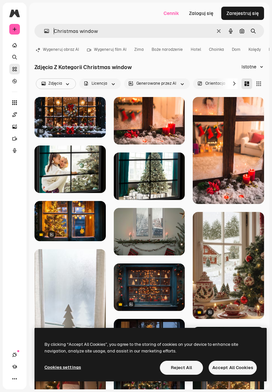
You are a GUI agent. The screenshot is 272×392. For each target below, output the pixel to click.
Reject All (181, 367)
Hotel (196, 49)
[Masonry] (246, 83)
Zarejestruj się (243, 13)
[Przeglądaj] (14, 81)
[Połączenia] (14, 354)
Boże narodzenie (167, 49)
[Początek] (14, 45)
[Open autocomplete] (44, 31)
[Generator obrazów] (14, 126)
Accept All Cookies (232, 367)
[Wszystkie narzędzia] (14, 102)
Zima (139, 49)
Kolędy (254, 49)
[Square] (258, 83)
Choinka (216, 49)
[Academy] (14, 366)
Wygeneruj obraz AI (61, 49)
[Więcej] (14, 378)
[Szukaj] (14, 57)
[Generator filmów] (14, 138)
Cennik (171, 13)
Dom (236, 49)
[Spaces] (14, 114)
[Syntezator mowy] (14, 150)
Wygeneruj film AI (110, 49)
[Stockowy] (14, 69)
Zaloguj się (201, 13)
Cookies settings (62, 367)
